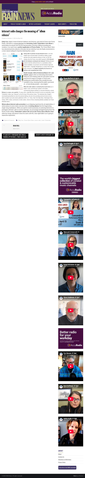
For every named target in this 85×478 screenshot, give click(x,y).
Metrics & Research (35, 24)
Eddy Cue (20, 120)
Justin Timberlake (46, 120)
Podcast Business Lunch (18, 24)
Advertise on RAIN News (64, 459)
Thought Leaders (49, 24)
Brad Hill (20, 38)
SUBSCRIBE (61, 36)
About (5, 24)
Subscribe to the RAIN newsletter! (67, 467)
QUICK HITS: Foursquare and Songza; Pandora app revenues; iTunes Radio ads (14, 136)
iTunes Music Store (29, 120)
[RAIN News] (42, 12)
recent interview (19, 43)
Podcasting (73, 24)
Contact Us (61, 456)
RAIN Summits (62, 24)
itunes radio (38, 120)
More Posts (16, 128)
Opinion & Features (9, 120)
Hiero (74, 476)
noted (30, 74)
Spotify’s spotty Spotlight (44, 135)
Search (60, 41)
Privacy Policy (61, 462)
